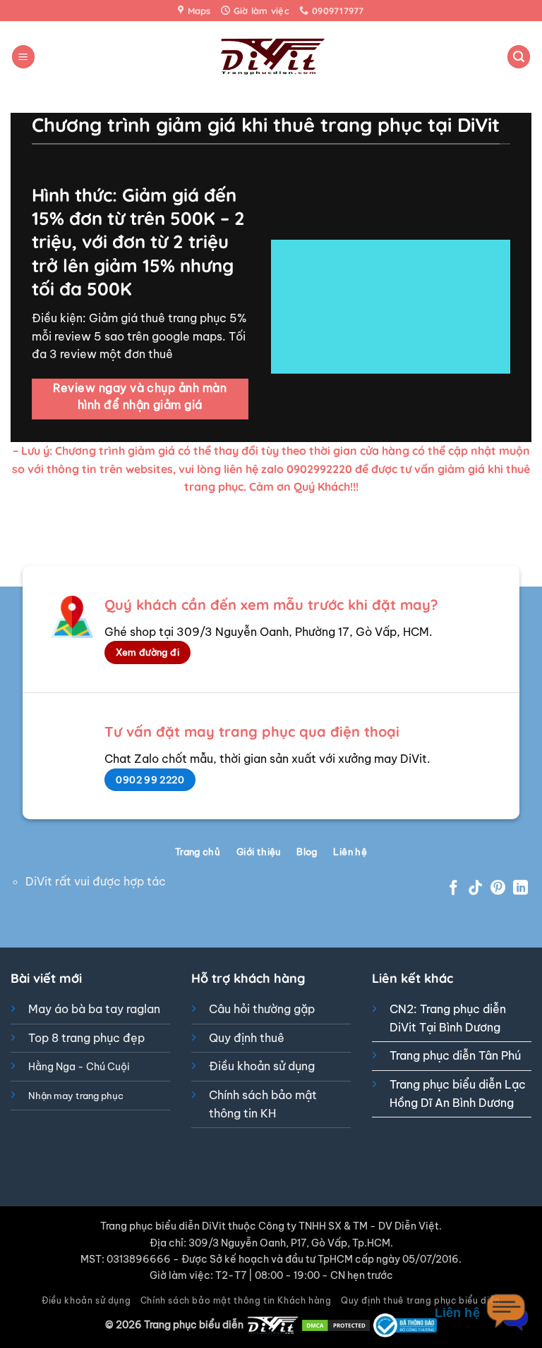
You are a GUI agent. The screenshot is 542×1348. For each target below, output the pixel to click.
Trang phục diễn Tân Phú (455, 1055)
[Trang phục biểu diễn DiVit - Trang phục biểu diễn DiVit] (271, 56)
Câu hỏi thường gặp (262, 1009)
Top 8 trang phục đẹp (86, 1038)
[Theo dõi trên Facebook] (453, 889)
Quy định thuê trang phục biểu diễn (420, 1300)
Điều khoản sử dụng (262, 1066)
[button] (23, 56)
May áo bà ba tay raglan (94, 1009)
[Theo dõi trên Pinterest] (497, 889)
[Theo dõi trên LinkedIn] (520, 889)
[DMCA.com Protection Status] (336, 1324)
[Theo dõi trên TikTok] (475, 889)
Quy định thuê (246, 1038)
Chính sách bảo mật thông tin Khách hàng (236, 1300)
